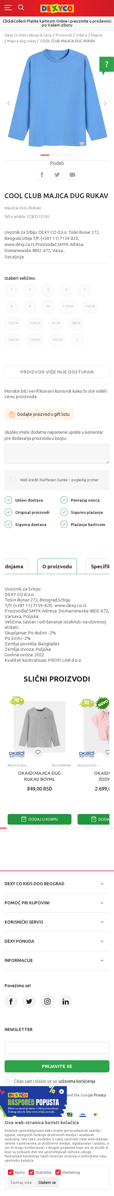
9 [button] (30, 309)
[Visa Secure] (82, 1115)
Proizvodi (64, 35)
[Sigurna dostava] (8, 524)
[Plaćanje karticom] (64, 524)
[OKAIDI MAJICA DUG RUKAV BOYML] (39, 727)
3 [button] (11, 292)
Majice (96, 35)
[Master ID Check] (97, 1115)
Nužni (20, 1172)
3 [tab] (69, 155)
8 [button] (11, 309)
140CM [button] (57, 342)
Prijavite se (57, 1066)
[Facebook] (41, 174)
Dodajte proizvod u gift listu (43, 414)
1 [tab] (45, 155)
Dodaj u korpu (43, 819)
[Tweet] (57, 174)
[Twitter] (29, 1001)
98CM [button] (76, 326)
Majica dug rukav (21, 41)
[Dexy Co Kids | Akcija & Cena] (57, 8)
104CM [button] (13, 342)
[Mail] (72, 174)
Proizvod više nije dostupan (57, 371)
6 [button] (66, 292)
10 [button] (48, 309)
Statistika (43, 1172)
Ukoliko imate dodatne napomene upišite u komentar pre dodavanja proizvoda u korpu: (54, 435)
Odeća (81, 35)
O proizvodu (57, 566)
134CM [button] (35, 342)
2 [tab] (57, 155)
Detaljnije (14, 256)
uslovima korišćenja (77, 1081)
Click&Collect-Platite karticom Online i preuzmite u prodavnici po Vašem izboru (57, 23)
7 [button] (84, 292)
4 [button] (30, 292)
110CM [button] (68, 309)
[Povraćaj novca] (64, 499)
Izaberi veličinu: (20, 278)
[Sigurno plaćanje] (64, 511)
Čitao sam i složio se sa (54, 1081)
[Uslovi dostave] (8, 499)
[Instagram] (47, 1001)
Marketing (71, 1172)
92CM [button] (56, 326)
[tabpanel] (57, 99)
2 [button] (77, 342)
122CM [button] (13, 326)
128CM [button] (35, 326)
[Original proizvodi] (8, 511)
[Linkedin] (66, 1001)
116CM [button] (90, 309)
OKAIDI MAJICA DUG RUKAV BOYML (39, 776)
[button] (38, 752)
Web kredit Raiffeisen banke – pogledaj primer (59, 480)
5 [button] (48, 292)
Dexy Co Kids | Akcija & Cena (28, 35)
